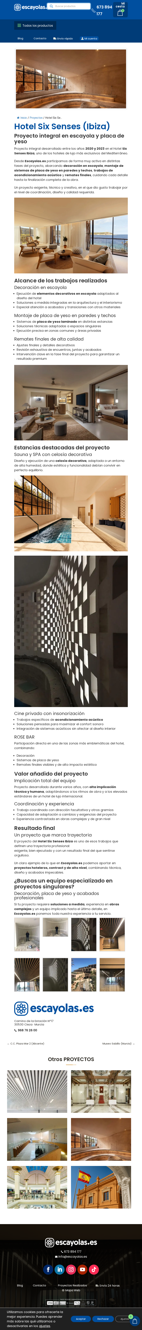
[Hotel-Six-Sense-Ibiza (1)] (27, 975)
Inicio (23, 117)
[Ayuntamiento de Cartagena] (101, 1091)
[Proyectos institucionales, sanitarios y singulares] (37, 1091)
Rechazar (103, 1319)
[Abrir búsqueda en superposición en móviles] (68, 6)
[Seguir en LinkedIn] (60, 1270)
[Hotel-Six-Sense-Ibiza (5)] (84, 935)
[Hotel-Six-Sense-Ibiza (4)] (55, 928)
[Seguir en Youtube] (82, 1270)
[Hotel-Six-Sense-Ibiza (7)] (84, 975)
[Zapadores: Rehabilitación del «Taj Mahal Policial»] (101, 1187)
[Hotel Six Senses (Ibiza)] (101, 1139)
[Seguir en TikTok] (94, 1270)
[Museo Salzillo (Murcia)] (37, 1139)
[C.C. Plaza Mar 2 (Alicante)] (37, 1187)
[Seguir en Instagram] (71, 1270)
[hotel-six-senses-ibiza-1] (55, 975)
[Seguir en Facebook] (48, 1270)
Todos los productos (37, 26)
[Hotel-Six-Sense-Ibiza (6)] (27, 935)
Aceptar (81, 1319)
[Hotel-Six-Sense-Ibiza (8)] (112, 975)
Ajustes (125, 1319)
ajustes (44, 1326)
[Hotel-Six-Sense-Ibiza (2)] (112, 935)
